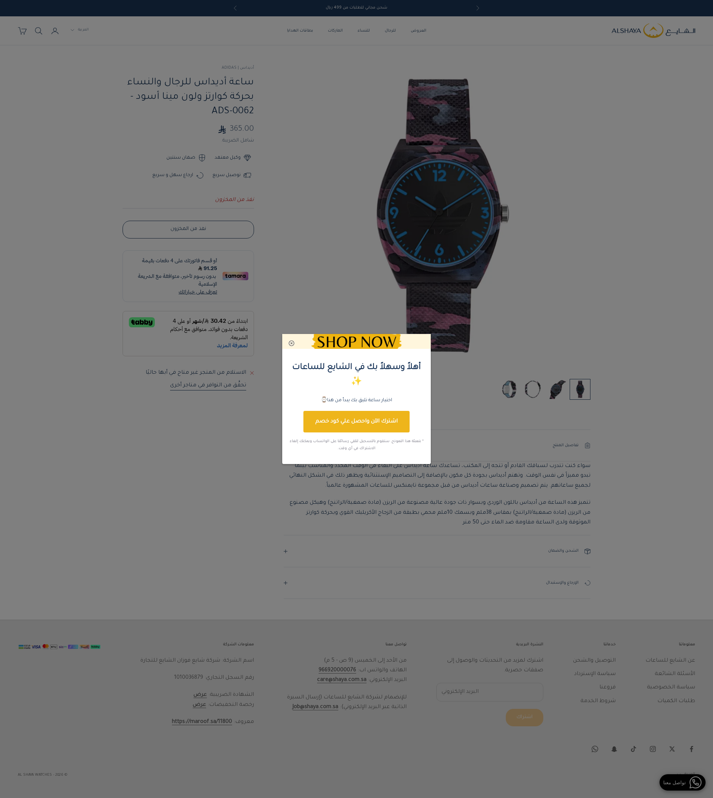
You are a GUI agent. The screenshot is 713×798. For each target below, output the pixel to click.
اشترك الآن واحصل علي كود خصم (356, 422)
